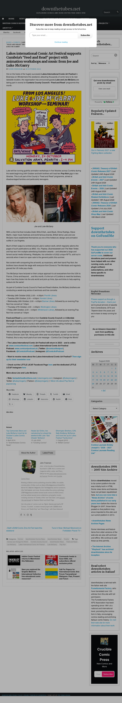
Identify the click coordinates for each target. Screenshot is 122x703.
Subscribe (85, 35)
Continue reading (61, 42)
